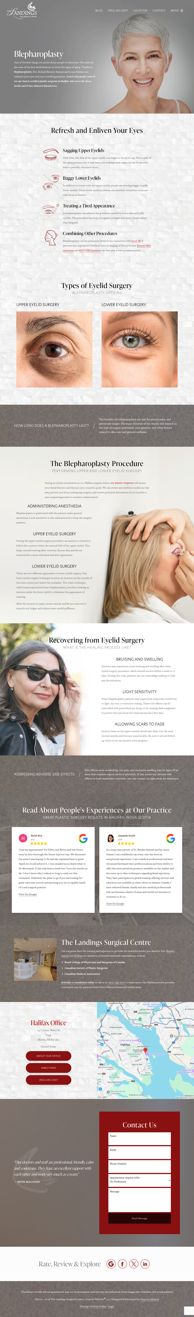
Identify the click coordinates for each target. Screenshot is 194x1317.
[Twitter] (133, 1263)
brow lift (136, 241)
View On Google (28, 894)
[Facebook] (122, 1263)
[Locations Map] (145, 1050)
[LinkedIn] (145, 1263)
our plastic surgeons (122, 483)
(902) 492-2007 (117, 982)
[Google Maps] (111, 1263)
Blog (99, 10)
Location (140, 10)
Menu (175, 10)
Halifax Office (48, 1022)
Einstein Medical (149, 1299)
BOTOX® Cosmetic (90, 250)
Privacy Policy (98, 1306)
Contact (159, 10)
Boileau (78, 955)
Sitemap (84, 1306)
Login (111, 1306)
